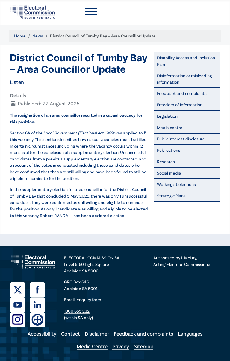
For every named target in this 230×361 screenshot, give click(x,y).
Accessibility (42, 333)
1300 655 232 (77, 310)
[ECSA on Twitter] (20, 289)
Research (166, 161)
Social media (169, 172)
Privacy (120, 346)
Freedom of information (179, 104)
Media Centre (92, 346)
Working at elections (176, 184)
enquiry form (89, 299)
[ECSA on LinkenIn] (40, 304)
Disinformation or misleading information (184, 79)
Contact (70, 333)
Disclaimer (97, 333)
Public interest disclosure (181, 138)
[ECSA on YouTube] (20, 304)
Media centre (169, 127)
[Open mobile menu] (91, 11)
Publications (168, 150)
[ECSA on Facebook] (40, 289)
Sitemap (143, 346)
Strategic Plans (171, 195)
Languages (190, 333)
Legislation (167, 116)
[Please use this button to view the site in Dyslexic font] (37, 319)
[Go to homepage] (32, 11)
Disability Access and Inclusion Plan (186, 61)
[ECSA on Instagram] (20, 319)
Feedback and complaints (182, 93)
